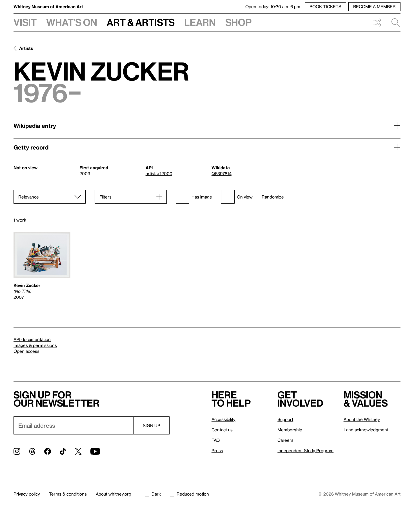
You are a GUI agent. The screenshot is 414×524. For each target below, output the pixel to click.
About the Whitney (362, 419)
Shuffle (377, 23)
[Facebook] (47, 451)
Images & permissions (35, 345)
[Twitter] (78, 451)
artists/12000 (159, 173)
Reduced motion (193, 493)
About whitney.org (113, 493)
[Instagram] (17, 451)
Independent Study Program (305, 450)
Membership (289, 429)
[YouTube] (95, 451)
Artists (26, 48)
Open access (26, 351)
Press (217, 450)
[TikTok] (62, 451)
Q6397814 (222, 173)
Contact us (222, 429)
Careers (285, 440)
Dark (156, 493)
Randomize (273, 197)
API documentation (32, 339)
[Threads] (32, 451)
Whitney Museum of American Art (48, 6)
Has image (202, 196)
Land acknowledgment (366, 429)
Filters (105, 196)
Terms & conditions (68, 493)
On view (245, 196)
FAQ (216, 440)
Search (393, 23)
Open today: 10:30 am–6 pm (272, 6)
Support (285, 419)
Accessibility (223, 419)
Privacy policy (27, 493)
